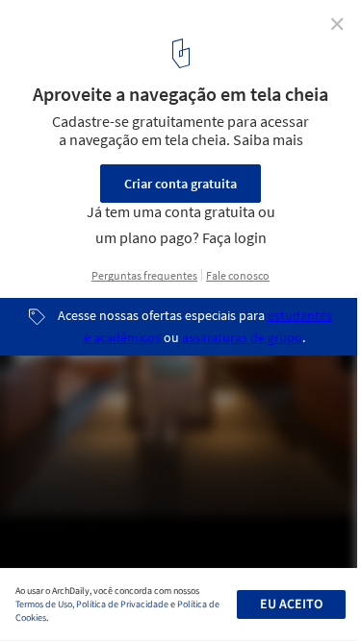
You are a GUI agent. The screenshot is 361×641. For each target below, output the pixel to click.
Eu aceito (291, 604)
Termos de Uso (43, 604)
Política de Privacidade (122, 604)
